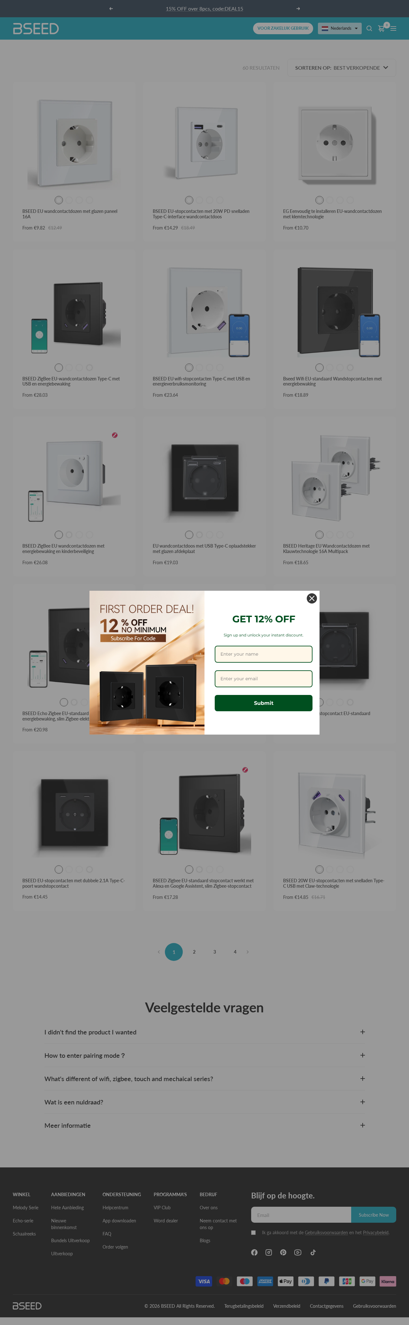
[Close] (312, 598)
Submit (264, 703)
